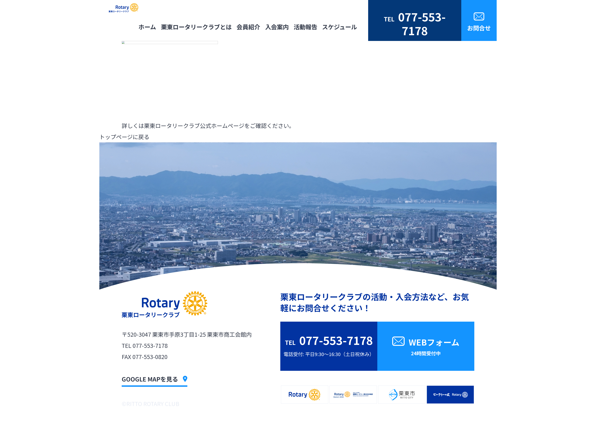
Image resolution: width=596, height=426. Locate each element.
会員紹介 (248, 26)
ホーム (147, 26)
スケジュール (339, 26)
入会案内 (277, 26)
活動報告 (305, 26)
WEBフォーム (434, 346)
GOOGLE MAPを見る (150, 379)
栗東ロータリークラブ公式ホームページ (194, 125)
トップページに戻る (124, 137)
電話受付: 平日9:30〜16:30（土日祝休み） (415, 25)
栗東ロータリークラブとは (196, 26)
